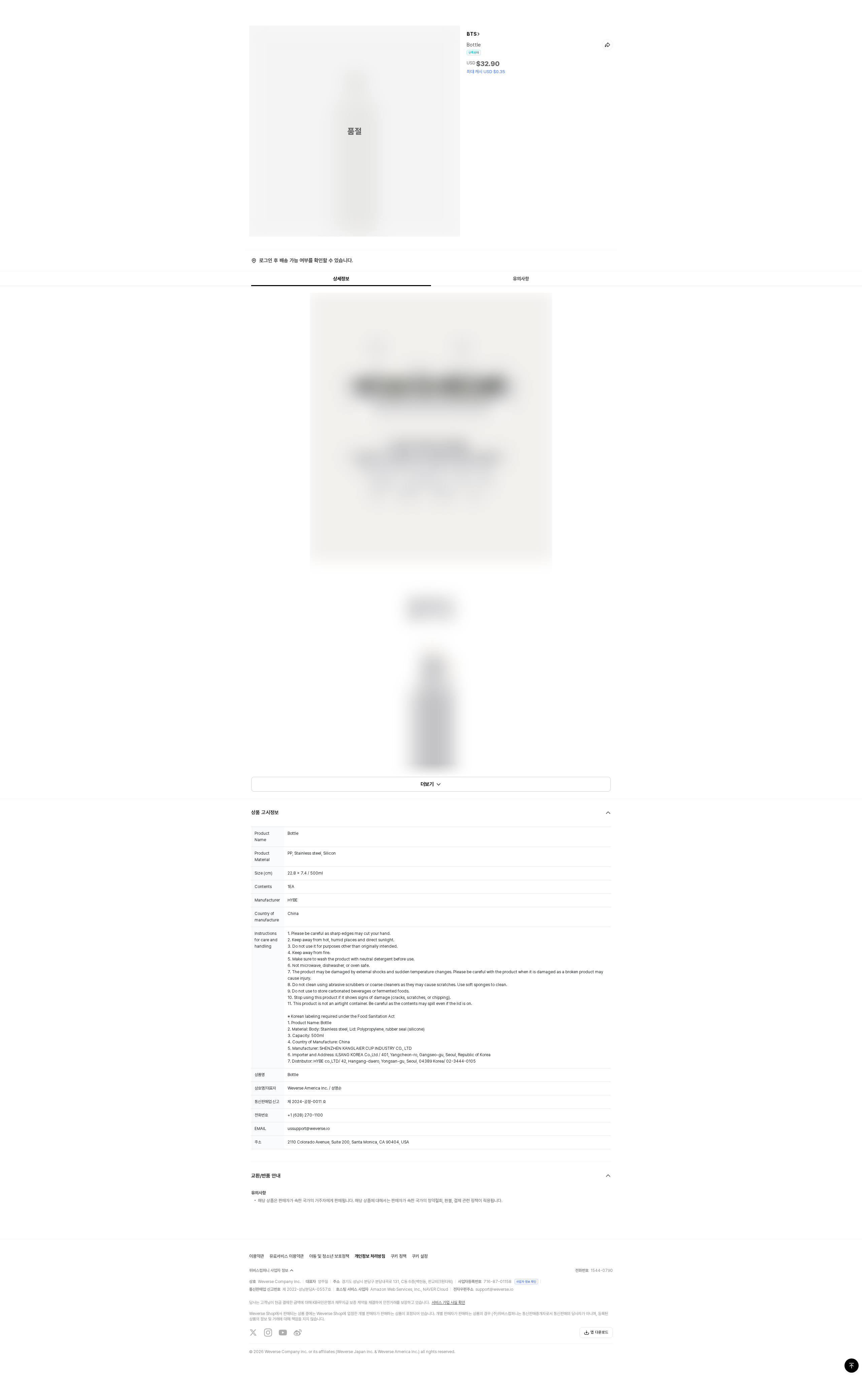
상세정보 (341, 278)
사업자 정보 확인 (526, 1281)
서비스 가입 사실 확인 (448, 1302)
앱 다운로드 (599, 1332)
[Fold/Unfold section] (431, 813)
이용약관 (256, 1256)
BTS (472, 34)
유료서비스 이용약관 (286, 1256)
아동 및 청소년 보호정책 (329, 1256)
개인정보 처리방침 (370, 1256)
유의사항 (521, 278)
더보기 (427, 784)
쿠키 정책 (398, 1256)
